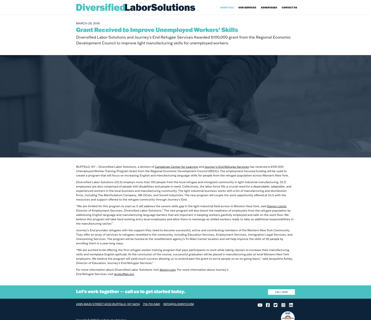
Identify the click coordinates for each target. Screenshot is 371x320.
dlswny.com (168, 269)
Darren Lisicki (276, 206)
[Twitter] (275, 305)
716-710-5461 (151, 304)
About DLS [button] (227, 7)
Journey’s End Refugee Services (226, 166)
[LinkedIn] (291, 305)
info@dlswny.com (178, 304)
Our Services (247, 7)
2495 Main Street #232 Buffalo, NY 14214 (108, 304)
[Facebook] (268, 305)
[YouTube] (260, 305)
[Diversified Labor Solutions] (135, 7)
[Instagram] (283, 305)
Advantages (269, 7)
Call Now (281, 291)
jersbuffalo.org (124, 274)
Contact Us (289, 7)
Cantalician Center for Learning (176, 166)
